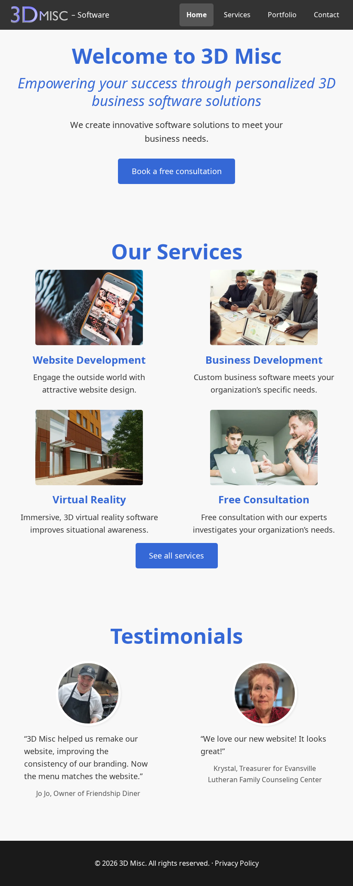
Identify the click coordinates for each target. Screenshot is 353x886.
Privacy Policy (237, 863)
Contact (326, 14)
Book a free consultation (177, 171)
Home (196, 14)
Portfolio (282, 14)
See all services (176, 555)
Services (237, 14)
